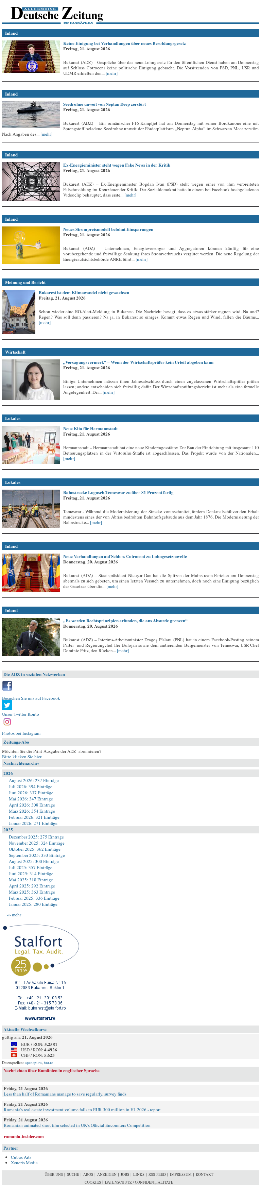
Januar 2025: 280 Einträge (33, 904)
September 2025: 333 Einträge (37, 855)
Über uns (54, 1174)
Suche (73, 1174)
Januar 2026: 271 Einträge (33, 823)
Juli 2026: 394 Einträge (30, 786)
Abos (88, 1174)
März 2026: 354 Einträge (32, 811)
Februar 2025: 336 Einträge (34, 898)
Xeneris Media (24, 1162)
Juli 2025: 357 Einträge (30, 867)
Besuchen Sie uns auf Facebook (31, 698)
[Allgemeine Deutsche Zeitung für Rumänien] (48, 12)
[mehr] (111, 73)
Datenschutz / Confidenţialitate (139, 1182)
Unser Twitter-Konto (20, 714)
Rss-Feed (157, 1174)
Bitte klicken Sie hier (21, 756)
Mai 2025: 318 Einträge (31, 879)
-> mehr (14, 915)
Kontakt (204, 1174)
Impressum (181, 1174)
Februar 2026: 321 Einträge (34, 817)
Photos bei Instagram (21, 733)
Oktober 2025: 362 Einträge (34, 849)
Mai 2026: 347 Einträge (31, 798)
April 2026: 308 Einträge (32, 805)
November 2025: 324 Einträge (37, 843)
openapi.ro (33, 1062)
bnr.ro (48, 1062)
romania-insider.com (24, 1136)
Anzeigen (107, 1174)
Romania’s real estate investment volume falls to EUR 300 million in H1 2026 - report (82, 1109)
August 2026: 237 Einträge (34, 780)
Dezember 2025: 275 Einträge (36, 837)
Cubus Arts (21, 1157)
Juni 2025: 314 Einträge (31, 873)
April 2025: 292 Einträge (32, 885)
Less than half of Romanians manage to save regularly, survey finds (65, 1094)
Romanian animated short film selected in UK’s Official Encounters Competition (77, 1125)
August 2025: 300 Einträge (34, 861)
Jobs (125, 1174)
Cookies (93, 1182)
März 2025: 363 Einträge (32, 892)
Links (138, 1174)
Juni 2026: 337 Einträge (31, 792)
